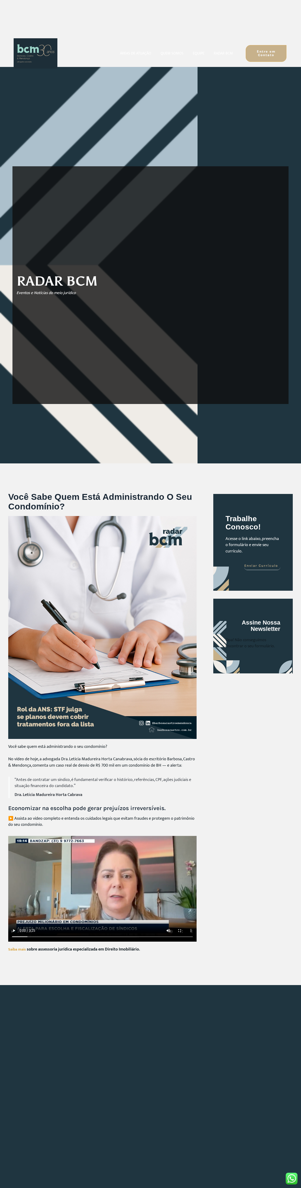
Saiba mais (17, 949)
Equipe (198, 53)
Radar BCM (223, 53)
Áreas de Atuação (135, 53)
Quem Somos (172, 53)
